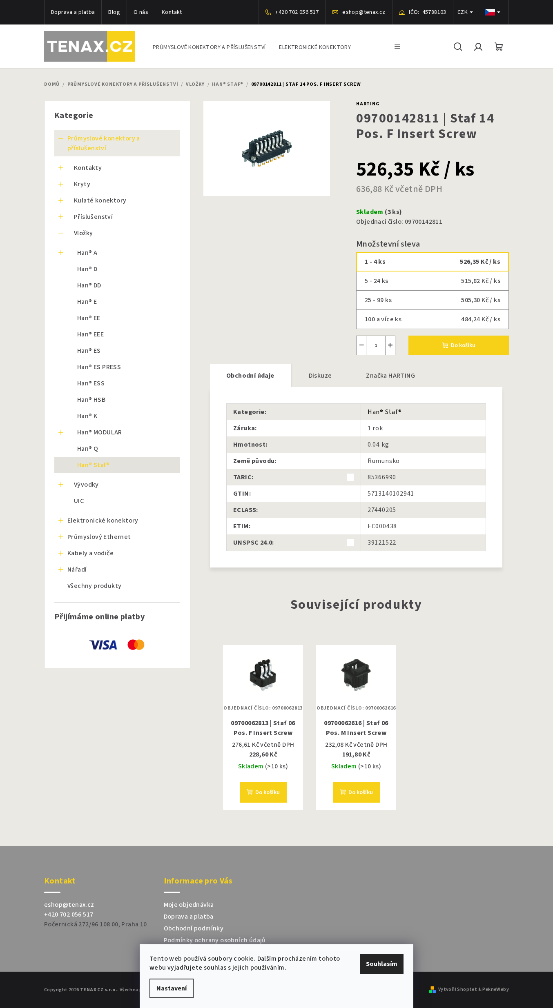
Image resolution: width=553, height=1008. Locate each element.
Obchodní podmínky (194, 928)
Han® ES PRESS (99, 367)
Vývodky (86, 484)
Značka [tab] (390, 375)
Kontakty (88, 167)
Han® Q (87, 448)
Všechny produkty (94, 585)
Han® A (87, 252)
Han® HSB (91, 399)
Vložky (83, 233)
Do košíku (463, 345)
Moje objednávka (189, 904)
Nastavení (171, 988)
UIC (79, 500)
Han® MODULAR (99, 432)
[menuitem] (209, 46)
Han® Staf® (93, 465)
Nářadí (77, 569)
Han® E (87, 301)
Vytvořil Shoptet (457, 989)
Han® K (87, 416)
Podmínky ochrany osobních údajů (215, 940)
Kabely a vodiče (90, 553)
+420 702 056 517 (68, 914)
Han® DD (89, 285)
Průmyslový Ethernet (99, 536)
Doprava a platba (73, 12)
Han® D (87, 269)
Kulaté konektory (100, 200)
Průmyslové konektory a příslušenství (103, 143)
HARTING (368, 103)
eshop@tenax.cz (69, 904)
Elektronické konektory (102, 520)
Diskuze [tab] (320, 375)
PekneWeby (495, 989)
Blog (114, 12)
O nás (141, 12)
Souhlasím (381, 963)
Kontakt (172, 12)
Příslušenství (93, 216)
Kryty (82, 184)
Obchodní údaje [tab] (250, 375)
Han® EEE (90, 334)
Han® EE (88, 318)
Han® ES (89, 350)
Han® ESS (91, 383)
